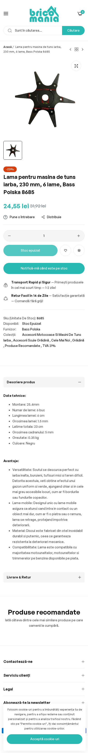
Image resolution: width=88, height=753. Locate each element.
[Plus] (79, 235)
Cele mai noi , (61, 340)
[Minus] (9, 235)
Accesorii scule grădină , (32, 340)
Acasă (7, 47)
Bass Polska (31, 329)
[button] (65, 250)
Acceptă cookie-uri (44, 739)
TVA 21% (49, 346)
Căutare (73, 30)
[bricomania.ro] (44, 13)
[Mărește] (76, 66)
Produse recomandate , (23, 346)
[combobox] (44, 30)
